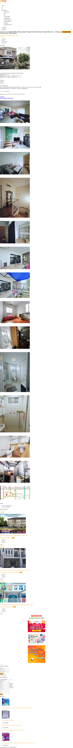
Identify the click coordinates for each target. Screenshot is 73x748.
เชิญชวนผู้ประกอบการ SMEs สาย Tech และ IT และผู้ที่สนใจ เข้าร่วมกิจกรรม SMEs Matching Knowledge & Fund (17, 707)
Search (1, 694)
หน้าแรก (3, 5)
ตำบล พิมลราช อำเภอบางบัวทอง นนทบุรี (6, 606)
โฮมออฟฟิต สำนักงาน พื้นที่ (8, 24)
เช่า (2, 8)
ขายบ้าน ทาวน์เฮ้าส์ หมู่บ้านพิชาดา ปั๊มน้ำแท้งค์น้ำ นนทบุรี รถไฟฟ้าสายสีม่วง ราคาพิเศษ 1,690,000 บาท (16, 604)
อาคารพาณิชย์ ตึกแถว (7, 16)
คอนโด (5, 13)
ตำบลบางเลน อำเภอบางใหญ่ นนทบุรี (6, 537)
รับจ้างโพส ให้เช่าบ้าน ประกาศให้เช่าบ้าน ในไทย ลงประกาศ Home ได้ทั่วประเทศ (13, 730)
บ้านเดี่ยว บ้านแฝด (6, 11)
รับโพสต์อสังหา (4, 27)
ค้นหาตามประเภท (4, 10)
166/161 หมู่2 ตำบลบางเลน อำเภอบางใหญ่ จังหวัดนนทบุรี (9, 35)
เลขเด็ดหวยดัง (4, 29)
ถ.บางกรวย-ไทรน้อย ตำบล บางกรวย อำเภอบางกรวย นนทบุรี (9, 572)
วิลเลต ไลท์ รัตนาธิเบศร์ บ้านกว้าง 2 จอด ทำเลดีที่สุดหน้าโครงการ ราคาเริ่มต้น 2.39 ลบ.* (14, 535)
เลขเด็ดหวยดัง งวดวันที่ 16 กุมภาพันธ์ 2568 (8, 720)
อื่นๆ (4, 26)
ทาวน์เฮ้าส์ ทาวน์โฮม (7, 18)
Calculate (1, 673)
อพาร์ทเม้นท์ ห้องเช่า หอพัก (8, 19)
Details (13, 537)
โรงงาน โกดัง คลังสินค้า (7, 21)
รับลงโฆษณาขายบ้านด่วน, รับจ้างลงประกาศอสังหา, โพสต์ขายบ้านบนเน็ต (12, 725)
